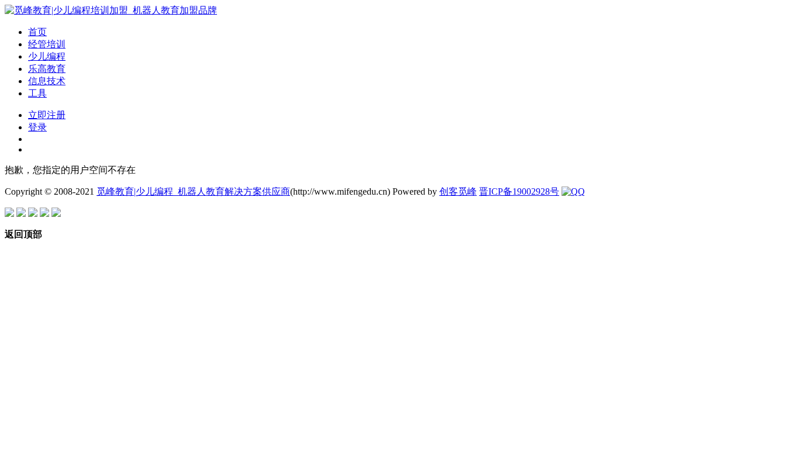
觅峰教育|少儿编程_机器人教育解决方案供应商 (193, 191)
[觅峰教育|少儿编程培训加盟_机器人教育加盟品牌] (111, 10)
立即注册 (47, 115)
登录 (37, 127)
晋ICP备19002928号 (519, 191)
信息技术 (47, 81)
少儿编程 (47, 56)
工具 (37, 93)
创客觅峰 (458, 191)
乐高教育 (47, 69)
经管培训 (47, 44)
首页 (37, 32)
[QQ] (573, 191)
